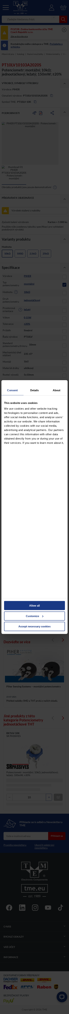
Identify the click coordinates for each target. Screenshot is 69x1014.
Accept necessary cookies (34, 626)
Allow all (34, 605)
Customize (32, 615)
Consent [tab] (12, 390)
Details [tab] (34, 390)
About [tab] (57, 390)
